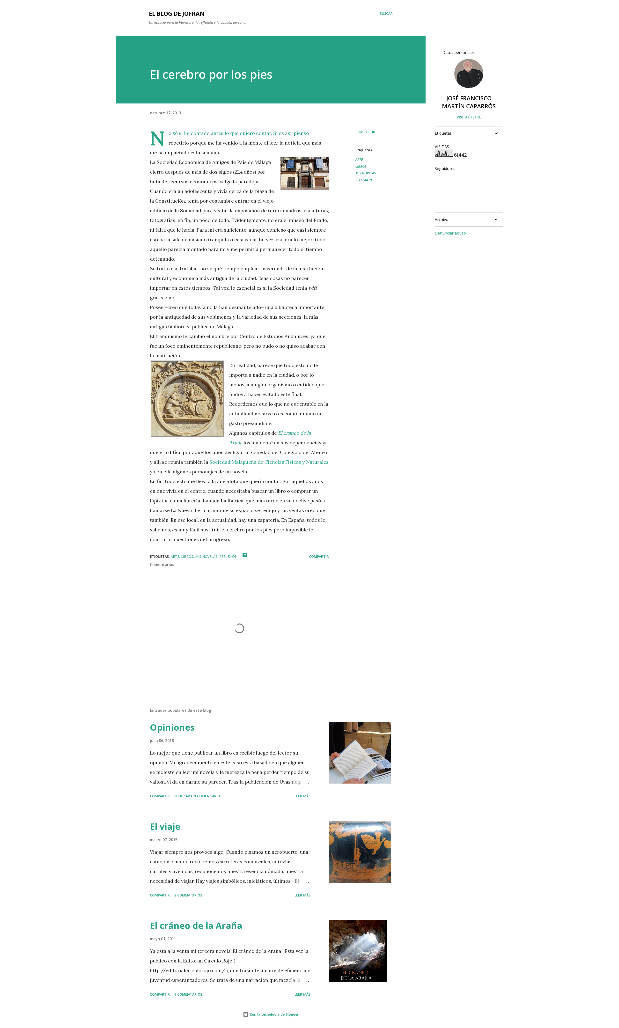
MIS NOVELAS (365, 173)
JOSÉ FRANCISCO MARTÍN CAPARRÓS (469, 102)
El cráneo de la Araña (196, 926)
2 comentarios (188, 895)
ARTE (359, 159)
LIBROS (360, 166)
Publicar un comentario (197, 796)
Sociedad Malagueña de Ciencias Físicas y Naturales (269, 462)
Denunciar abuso (450, 233)
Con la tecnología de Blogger (274, 1014)
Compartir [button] (365, 132)
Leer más (302, 796)
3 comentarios (188, 994)
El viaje (165, 826)
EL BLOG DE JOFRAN (177, 13)
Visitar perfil (469, 117)
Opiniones (172, 727)
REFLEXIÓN (363, 179)
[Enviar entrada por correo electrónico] (245, 556)
